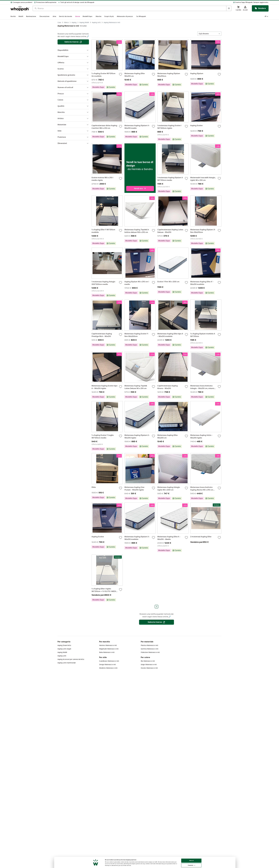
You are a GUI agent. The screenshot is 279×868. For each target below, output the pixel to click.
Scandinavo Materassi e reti (109, 661)
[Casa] (19, 8)
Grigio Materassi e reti (149, 664)
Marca (66, 22)
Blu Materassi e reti (148, 661)
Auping (74, 22)
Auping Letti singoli (64, 649)
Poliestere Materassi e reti (150, 652)
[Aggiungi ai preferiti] (120, 74)
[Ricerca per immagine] (228, 8)
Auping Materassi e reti (112, 22)
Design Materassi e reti (107, 664)
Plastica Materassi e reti (149, 645)
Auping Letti (96, 22)
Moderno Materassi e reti (108, 668)
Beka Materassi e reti (106, 652)
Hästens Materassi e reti (108, 645)
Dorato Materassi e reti (149, 668)
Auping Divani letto (64, 645)
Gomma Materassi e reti (149, 649)
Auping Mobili (84, 22)
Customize (190, 865)
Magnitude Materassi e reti (108, 649)
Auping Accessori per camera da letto (71, 659)
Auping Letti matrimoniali (67, 663)
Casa (59, 22)
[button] (182, 2)
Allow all (191, 860)
